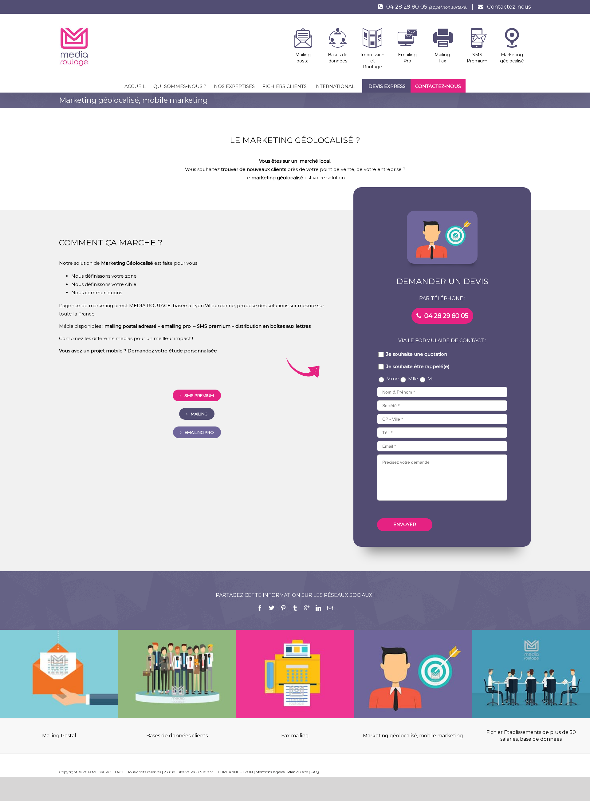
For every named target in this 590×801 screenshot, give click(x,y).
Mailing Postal (59, 736)
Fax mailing (295, 736)
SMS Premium (477, 58)
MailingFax (442, 58)
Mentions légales (270, 772)
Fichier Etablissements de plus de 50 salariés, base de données (531, 735)
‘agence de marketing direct (94, 305)
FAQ (315, 772)
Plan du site (297, 772)
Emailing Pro (407, 58)
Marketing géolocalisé (512, 58)
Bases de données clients (177, 736)
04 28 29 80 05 (406, 6)
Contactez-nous (509, 6)
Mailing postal (303, 58)
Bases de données (338, 58)
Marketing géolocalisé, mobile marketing (413, 736)
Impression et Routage (372, 60)
